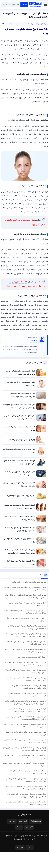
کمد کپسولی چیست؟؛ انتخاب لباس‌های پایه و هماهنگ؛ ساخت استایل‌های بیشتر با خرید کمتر (25, 611)
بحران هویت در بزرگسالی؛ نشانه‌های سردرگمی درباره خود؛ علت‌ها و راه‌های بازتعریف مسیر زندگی (26, 795)
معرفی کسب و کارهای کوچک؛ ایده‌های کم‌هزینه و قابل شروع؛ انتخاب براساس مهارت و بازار (25, 627)
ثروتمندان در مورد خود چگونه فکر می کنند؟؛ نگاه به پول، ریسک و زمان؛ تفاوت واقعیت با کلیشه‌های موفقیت (26, 710)
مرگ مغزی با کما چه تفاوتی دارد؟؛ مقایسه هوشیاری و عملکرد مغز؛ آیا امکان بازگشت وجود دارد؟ (25, 787)
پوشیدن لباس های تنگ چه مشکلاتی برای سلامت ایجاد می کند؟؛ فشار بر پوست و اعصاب (26, 780)
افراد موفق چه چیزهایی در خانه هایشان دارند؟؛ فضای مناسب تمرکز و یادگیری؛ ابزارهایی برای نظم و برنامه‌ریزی (25, 702)
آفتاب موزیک (29, 827)
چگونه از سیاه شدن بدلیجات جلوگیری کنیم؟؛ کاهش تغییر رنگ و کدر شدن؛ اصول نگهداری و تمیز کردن (24, 748)
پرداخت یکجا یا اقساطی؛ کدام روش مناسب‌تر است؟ (28, 582)
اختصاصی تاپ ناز (33, 24)
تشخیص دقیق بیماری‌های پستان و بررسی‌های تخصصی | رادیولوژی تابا (26, 619)
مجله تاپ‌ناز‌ (35, 4)
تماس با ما (20, 847)
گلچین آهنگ (23, 821)
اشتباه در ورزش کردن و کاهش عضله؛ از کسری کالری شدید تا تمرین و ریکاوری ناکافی (25, 671)
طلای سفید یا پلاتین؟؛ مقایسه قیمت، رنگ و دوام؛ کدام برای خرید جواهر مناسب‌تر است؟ (25, 756)
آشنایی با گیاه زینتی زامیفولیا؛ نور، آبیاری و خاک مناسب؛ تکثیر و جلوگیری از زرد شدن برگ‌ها (25, 741)
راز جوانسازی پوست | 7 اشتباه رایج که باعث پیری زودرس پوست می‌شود (24, 764)
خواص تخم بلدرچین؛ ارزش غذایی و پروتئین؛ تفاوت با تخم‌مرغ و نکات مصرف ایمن (25, 588)
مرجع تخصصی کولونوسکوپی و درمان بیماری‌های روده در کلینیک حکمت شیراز (27, 694)
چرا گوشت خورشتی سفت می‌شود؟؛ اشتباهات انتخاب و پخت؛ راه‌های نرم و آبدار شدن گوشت (25, 650)
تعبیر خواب (12, 821)
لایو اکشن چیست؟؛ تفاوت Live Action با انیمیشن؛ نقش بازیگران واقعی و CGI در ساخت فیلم (26, 718)
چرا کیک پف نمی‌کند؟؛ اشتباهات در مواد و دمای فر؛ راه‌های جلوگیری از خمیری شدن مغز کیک (26, 679)
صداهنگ (19, 827)
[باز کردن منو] (45, 4)
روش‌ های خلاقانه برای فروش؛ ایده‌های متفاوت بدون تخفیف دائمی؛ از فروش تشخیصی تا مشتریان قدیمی (25, 635)
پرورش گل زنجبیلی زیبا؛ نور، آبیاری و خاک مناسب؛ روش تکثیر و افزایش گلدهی (25, 733)
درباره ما (29, 847)
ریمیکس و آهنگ (35, 821)
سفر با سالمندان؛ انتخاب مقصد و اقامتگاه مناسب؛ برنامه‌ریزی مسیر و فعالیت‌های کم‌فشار (25, 803)
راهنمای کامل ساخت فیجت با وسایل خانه (31, 657)
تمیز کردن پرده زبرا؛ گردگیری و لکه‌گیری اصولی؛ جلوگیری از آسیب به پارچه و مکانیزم (24, 604)
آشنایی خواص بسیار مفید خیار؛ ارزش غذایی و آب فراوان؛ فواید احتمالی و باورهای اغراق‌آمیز (25, 596)
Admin (33, 340)
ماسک (28, 191)
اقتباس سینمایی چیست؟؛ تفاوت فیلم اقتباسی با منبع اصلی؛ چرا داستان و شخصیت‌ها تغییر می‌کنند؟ (25, 725)
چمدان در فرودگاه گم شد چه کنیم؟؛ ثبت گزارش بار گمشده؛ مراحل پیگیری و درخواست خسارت (26, 686)
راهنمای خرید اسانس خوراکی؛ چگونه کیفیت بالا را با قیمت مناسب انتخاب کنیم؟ (26, 772)
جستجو (24, 4)
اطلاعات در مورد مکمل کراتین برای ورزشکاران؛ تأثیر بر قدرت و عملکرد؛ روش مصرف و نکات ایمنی (25, 663)
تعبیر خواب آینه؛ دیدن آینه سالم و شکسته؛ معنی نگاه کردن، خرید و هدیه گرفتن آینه (26, 642)
